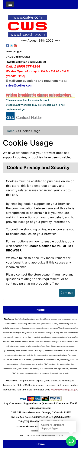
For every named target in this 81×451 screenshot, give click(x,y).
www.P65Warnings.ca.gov (64, 389)
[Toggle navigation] (10, 4)
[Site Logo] (40, 26)
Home (10, 131)
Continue (66, 293)
